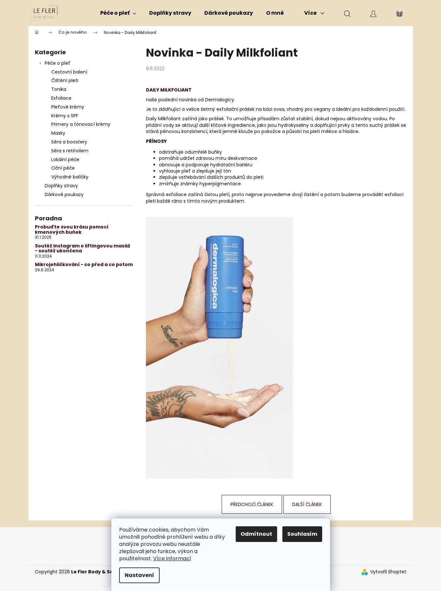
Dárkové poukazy (64, 194)
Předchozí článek (251, 504)
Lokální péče (65, 159)
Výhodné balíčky (69, 177)
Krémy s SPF (64, 115)
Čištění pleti (64, 80)
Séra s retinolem (69, 150)
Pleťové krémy (67, 107)
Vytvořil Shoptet (388, 572)
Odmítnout (256, 534)
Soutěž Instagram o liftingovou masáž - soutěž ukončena (82, 249)
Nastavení (139, 575)
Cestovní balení (69, 72)
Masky (58, 133)
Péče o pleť (58, 63)
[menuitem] (118, 13)
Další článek (307, 504)
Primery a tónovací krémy (80, 124)
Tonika (58, 89)
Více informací (172, 558)
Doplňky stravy (61, 185)
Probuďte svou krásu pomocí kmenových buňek (71, 230)
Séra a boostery (69, 142)
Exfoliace (61, 98)
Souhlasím (302, 534)
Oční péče (63, 168)
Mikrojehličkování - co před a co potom (84, 264)
